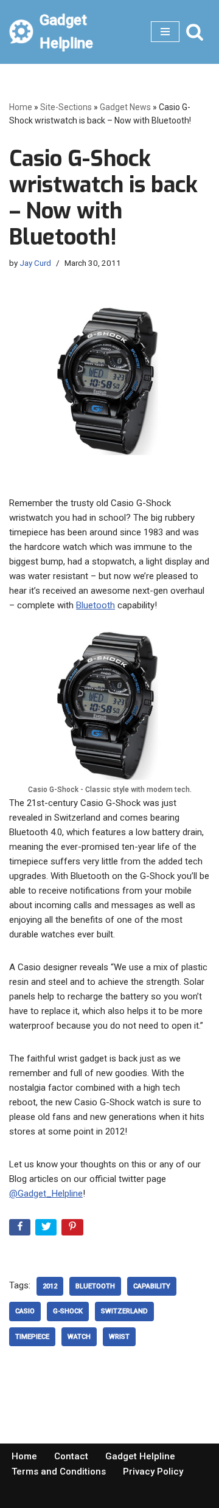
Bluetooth (95, 605)
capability (151, 1286)
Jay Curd (35, 263)
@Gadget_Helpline (46, 1193)
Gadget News (125, 107)
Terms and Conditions (59, 1471)
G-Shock (68, 1311)
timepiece (32, 1337)
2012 (50, 1286)
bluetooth (95, 1286)
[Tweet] (47, 1229)
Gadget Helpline (140, 1456)
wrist (119, 1337)
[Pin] (73, 1229)
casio (25, 1311)
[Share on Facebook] (21, 1229)
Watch (79, 1337)
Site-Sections (66, 107)
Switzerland (124, 1311)
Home (20, 107)
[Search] (195, 32)
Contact (71, 1456)
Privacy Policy (153, 1471)
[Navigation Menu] (165, 31)
